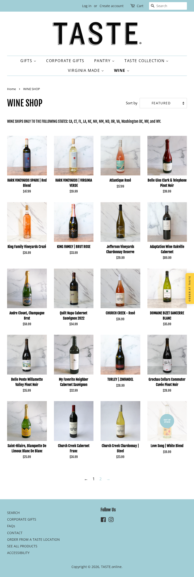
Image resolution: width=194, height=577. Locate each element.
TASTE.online (111, 566)
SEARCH (13, 512)
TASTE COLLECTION (145, 60)
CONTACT (14, 533)
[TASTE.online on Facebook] (103, 520)
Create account (111, 6)
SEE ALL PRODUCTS (22, 546)
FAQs (11, 526)
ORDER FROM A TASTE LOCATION (33, 539)
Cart (140, 6)
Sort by (131, 103)
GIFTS (27, 60)
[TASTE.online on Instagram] (111, 520)
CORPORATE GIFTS (65, 60)
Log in (87, 6)
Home (11, 89)
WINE (120, 70)
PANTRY (103, 60)
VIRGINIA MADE (84, 70)
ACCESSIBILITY (18, 552)
